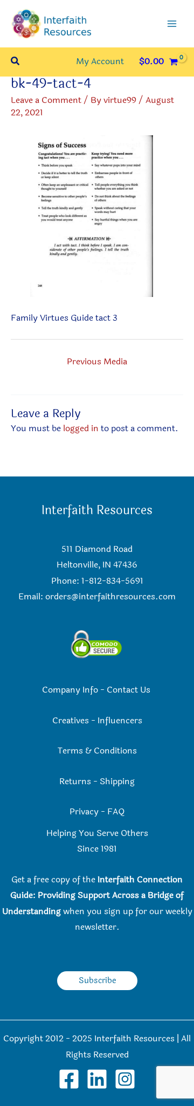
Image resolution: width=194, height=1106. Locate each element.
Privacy (84, 811)
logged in (81, 428)
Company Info (70, 689)
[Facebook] (69, 1079)
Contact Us (130, 689)
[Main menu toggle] (172, 23)
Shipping (117, 781)
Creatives (70, 720)
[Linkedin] (97, 1079)
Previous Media (97, 361)
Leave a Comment (46, 100)
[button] (15, 62)
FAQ (115, 811)
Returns (75, 781)
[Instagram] (125, 1079)
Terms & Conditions (97, 750)
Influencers (120, 720)
